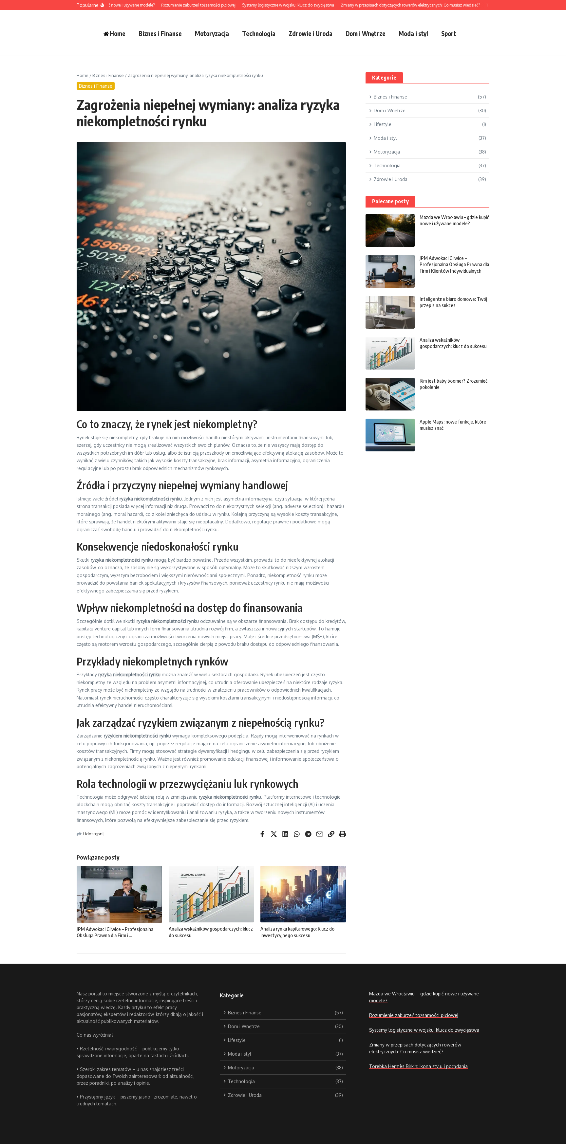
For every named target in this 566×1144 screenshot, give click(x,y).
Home (82, 75)
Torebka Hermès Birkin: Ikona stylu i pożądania (418, 1066)
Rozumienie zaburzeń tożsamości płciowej (413, 1015)
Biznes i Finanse (160, 33)
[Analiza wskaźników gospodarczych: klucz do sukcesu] (390, 353)
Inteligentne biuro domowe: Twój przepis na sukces (453, 302)
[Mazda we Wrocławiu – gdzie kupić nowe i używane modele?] (390, 230)
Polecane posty (390, 201)
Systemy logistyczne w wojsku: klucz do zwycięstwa (424, 1030)
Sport (448, 33)
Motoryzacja (212, 33)
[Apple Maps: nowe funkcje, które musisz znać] (390, 435)
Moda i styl (413, 33)
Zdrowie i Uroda (310, 33)
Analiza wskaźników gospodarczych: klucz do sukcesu (453, 343)
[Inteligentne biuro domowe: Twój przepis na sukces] (390, 312)
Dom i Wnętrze (366, 33)
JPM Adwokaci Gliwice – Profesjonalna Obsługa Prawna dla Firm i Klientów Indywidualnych (454, 264)
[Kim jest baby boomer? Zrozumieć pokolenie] (390, 394)
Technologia (258, 33)
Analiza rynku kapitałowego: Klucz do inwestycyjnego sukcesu (297, 932)
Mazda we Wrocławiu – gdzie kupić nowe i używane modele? (454, 220)
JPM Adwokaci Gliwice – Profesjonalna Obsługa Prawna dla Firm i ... (115, 932)
